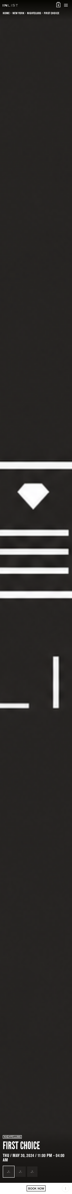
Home (6, 13)
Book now (36, 1188)
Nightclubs (34, 13)
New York (18, 13)
